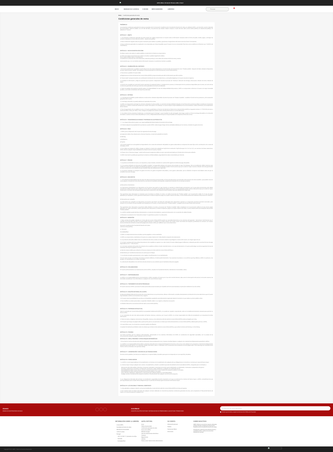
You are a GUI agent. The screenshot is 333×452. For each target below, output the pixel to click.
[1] (328, 408)
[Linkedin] (105, 409)
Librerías (171, 9)
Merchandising (157, 9)
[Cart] (233, 9)
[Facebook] (97, 409)
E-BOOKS (145, 9)
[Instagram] (101, 409)
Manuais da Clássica (131, 9)
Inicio (117, 9)
